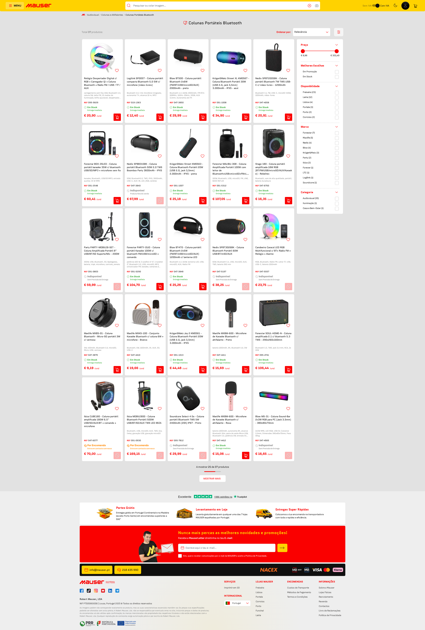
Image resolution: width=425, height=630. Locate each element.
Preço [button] (304, 45)
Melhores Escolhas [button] (312, 65)
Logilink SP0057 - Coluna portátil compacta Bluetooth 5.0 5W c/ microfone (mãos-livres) (145, 81)
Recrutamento (326, 596)
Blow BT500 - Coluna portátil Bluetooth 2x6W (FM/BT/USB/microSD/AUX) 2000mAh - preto (185, 83)
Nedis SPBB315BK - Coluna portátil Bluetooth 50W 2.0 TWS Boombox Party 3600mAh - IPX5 (144, 167)
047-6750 (264, 185)
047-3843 (136, 185)
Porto (258, 606)
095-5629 (93, 102)
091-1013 (178, 355)
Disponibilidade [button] (310, 86)
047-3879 (93, 355)
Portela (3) (308, 107)
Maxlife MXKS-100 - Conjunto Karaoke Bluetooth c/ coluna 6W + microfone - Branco (145, 336)
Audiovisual (93, 14)
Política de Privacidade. (256, 555)
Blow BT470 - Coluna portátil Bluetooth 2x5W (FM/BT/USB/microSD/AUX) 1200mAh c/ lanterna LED (185, 252)
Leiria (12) (307, 97)
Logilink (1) (308, 177)
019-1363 (136, 102)
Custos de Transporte (298, 587)
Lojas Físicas (325, 592)
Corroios (260, 601)
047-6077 (93, 440)
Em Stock (307, 76)
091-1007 (178, 185)
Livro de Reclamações (329, 610)
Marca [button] (305, 127)
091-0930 (136, 440)
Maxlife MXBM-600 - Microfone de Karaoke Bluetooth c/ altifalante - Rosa (229, 420)
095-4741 (264, 355)
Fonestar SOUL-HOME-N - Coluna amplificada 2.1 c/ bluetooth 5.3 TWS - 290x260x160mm (273, 336)
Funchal (260, 610)
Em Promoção (310, 71)
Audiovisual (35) (311, 198)
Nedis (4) (307, 142)
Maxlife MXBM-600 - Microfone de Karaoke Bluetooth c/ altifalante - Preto (229, 336)
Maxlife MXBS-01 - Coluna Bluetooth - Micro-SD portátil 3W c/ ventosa (102, 336)
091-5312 (221, 185)
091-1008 (221, 102)
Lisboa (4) (308, 102)
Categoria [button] (307, 192)
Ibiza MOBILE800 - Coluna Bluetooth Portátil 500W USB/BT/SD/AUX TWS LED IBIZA (144, 420)
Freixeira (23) (309, 92)
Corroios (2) (309, 117)
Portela (259, 596)
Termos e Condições (297, 596)
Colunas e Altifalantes (112, 14)
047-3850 (179, 102)
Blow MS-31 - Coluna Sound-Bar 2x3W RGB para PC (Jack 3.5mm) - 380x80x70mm (273, 420)
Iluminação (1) (310, 203)
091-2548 (93, 185)
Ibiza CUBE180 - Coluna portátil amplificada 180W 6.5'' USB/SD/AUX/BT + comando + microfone (101, 421)
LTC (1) (306, 172)
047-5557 (264, 271)
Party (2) (307, 157)
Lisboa (259, 592)
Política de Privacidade (330, 615)
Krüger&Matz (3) (311, 152)
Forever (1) (308, 167)
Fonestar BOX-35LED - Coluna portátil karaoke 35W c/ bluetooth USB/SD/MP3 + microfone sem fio (102, 167)
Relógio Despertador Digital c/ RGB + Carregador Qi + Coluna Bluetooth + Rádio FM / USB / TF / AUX (102, 83)
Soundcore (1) (310, 182)
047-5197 (221, 271)
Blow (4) (307, 147)
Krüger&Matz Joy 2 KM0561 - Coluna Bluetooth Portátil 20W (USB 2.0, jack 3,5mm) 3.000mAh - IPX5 (186, 338)
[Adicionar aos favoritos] (117, 70)
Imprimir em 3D (232, 587)
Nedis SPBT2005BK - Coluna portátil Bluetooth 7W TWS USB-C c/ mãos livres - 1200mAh (273, 81)
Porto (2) (307, 112)
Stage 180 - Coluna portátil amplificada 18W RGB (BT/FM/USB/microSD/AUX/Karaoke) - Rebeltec (273, 168)
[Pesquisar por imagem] (316, 5)
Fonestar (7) (309, 132)
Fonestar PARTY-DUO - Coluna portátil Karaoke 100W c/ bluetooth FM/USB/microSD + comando (143, 252)
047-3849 (178, 271)
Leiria (258, 615)
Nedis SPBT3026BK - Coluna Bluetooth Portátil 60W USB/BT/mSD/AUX (228, 250)
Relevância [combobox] (300, 32)
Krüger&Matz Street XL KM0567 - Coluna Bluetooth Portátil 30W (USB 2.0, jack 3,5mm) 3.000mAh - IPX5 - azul (230, 83)
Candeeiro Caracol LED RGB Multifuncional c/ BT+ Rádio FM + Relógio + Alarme (273, 250)
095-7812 (179, 440)
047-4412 (221, 440)
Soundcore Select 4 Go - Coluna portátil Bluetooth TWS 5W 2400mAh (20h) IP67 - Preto (187, 420)
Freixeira (260, 587)
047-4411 (221, 355)
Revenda (323, 601)
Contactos (324, 606)
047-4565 (264, 440)
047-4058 (264, 102)
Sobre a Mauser (326, 587)
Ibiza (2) (307, 162)
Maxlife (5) (308, 137)
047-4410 (135, 355)
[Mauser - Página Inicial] (38, 6)
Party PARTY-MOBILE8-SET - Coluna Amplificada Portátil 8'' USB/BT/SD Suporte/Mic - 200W (101, 250)
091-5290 (136, 271)
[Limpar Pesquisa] (310, 6)
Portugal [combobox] (236, 603)
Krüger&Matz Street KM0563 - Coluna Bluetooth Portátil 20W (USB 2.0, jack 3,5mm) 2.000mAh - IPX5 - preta (186, 168)
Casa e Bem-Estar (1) (313, 208)
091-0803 (93, 271)
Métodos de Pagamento (299, 592)
